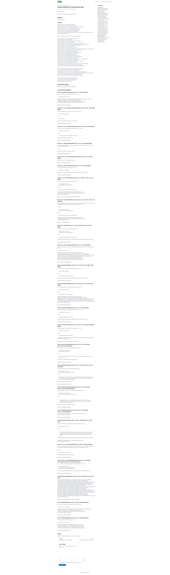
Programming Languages (101, 34)
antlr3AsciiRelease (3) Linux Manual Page (65, 539)
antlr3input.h (63, 19)
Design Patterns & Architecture (102, 13)
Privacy (88, 572)
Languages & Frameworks (101, 17)
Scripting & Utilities (100, 35)
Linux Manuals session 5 (101, 26)
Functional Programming (101, 16)
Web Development (100, 41)
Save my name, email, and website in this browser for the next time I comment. (70, 562)
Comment (60, 547)
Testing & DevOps (100, 40)
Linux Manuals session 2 (101, 22)
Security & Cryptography (101, 36)
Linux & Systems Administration (102, 18)
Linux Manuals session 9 (101, 30)
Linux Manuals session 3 (65, 5)
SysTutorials (83, 572)
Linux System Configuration (101, 31)
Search (111, 1)
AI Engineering (99, 7)
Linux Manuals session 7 (101, 27)
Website (84, 560)
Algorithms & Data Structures (102, 8)
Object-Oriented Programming (102, 32)
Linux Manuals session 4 (101, 25)
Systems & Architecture (101, 39)
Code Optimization (100, 11)
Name (60, 560)
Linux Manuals (106, 1)
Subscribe (102, 1)
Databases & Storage (100, 12)
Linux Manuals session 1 (101, 21)
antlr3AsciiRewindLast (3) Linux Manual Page (86, 539)
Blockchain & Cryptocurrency (101, 9)
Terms (86, 572)
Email (72, 560)
